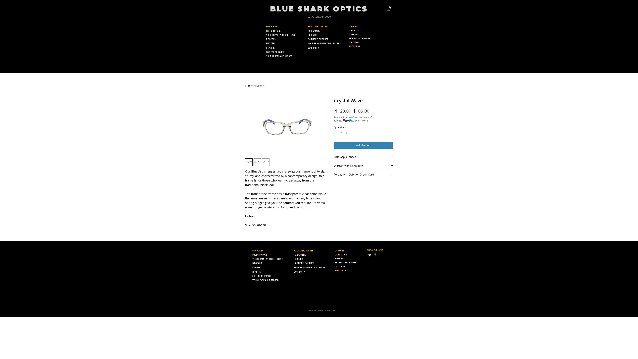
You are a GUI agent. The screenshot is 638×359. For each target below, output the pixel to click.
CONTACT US (355, 30)
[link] (389, 8)
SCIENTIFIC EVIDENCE (318, 39)
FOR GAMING (314, 30)
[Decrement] (336, 133)
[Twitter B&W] (369, 255)
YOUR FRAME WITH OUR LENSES (281, 35)
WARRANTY (313, 47)
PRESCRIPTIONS (273, 30)
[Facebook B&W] (375, 255)
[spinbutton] (341, 133)
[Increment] (346, 133)
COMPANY (353, 26)
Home (247, 85)
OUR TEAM (354, 42)
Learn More (361, 120)
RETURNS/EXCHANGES (359, 38)
